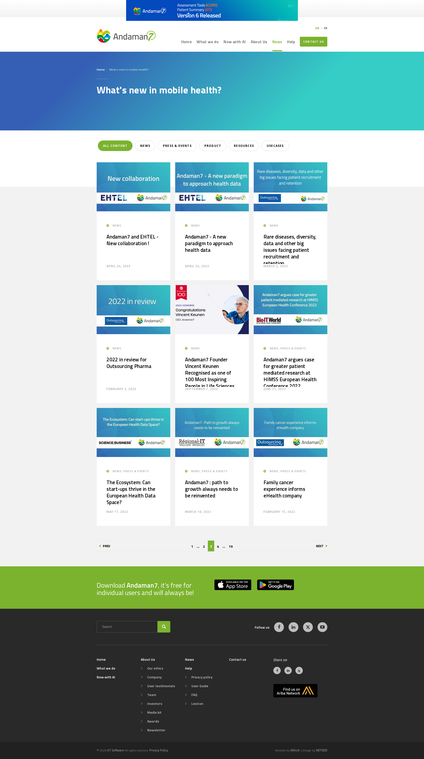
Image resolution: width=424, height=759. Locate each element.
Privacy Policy (158, 750)
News (277, 42)
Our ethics (155, 668)
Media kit (154, 712)
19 (231, 546)
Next (320, 546)
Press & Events (177, 146)
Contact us (313, 41)
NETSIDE (321, 750)
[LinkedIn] (293, 627)
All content (115, 146)
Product (212, 146)
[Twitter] (308, 627)
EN (317, 28)
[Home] (126, 36)
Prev (106, 546)
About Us (259, 42)
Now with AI (235, 42)
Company (154, 677)
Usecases (275, 146)
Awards (153, 721)
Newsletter (156, 730)
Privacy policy (201, 677)
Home (186, 42)
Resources (244, 146)
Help (291, 42)
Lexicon (197, 704)
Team (151, 695)
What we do (208, 42)
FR (325, 28)
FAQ (194, 695)
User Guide (199, 686)
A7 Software (115, 750)
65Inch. (295, 750)
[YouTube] (322, 627)
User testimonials (161, 686)
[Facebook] (279, 627)
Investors (154, 704)
